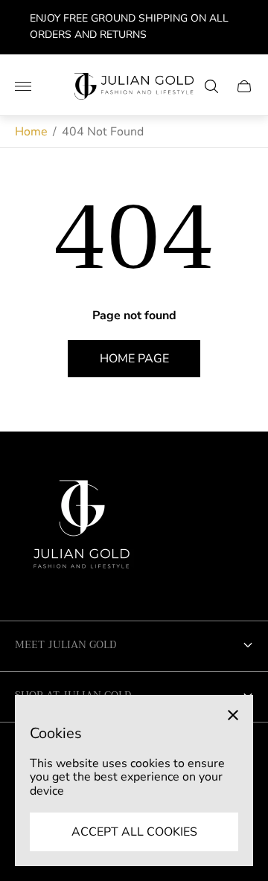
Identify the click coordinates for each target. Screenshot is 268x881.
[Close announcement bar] (245, 27)
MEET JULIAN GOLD (65, 644)
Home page (134, 358)
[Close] (233, 715)
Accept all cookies (134, 832)
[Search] (211, 86)
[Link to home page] (82, 529)
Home (31, 132)
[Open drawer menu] (23, 86)
